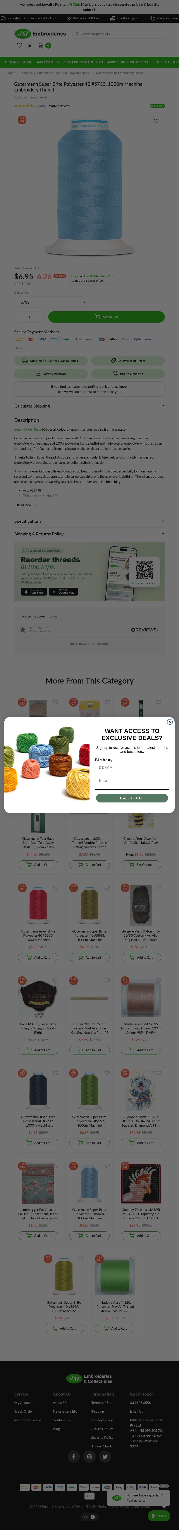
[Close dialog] (169, 721)
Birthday (104, 760)
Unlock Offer (132, 798)
